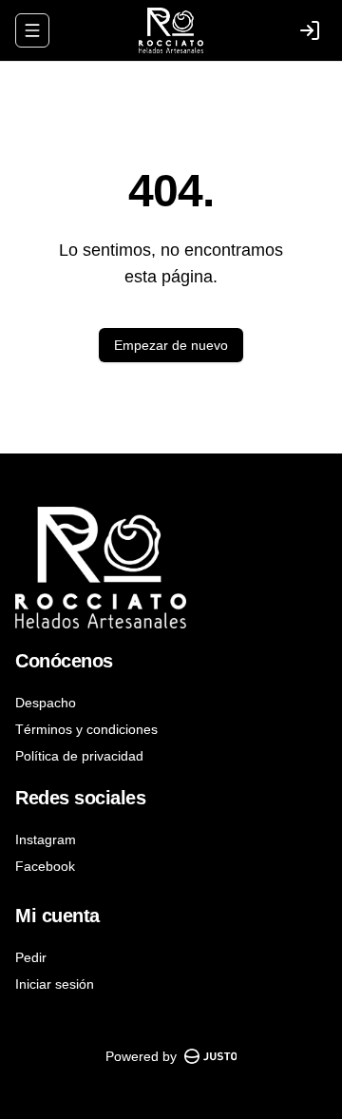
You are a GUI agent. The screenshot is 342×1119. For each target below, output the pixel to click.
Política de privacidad (79, 755)
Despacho (45, 702)
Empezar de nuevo (171, 345)
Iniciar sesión (54, 984)
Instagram (45, 839)
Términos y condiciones (86, 729)
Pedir (31, 957)
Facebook (45, 866)
